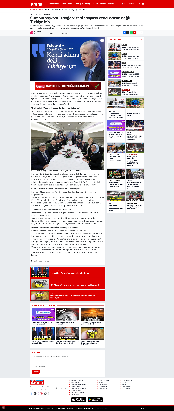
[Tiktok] (45, 393)
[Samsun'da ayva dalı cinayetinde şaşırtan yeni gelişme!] (135, 196)
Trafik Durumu (75, 386)
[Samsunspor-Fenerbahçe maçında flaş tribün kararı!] (116, 196)
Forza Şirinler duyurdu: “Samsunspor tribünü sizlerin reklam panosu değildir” (130, 93)
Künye (124, 382)
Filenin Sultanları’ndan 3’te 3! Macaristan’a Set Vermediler (132, 66)
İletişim (101, 382)
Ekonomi (95, 4)
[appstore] (79, 399)
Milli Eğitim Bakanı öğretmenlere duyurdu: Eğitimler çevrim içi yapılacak (130, 48)
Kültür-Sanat (103, 386)
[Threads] (48, 393)
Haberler (33, 14)
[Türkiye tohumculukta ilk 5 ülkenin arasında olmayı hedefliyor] (92, 333)
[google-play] (95, 399)
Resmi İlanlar (54, 4)
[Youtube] (41, 393)
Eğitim (124, 44)
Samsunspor (78, 4)
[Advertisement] (22, 41)
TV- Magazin (126, 388)
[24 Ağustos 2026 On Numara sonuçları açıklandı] (43, 314)
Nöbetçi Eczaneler (77, 380)
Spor (123, 62)
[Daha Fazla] (134, 32)
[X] (35, 393)
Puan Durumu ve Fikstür (78, 388)
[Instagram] (38, 393)
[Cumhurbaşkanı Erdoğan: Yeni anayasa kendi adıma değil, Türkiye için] (67, 59)
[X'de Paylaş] (127, 32)
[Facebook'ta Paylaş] (124, 32)
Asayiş (87, 4)
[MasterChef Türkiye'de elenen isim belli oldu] (43, 333)
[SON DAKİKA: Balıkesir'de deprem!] (67, 314)
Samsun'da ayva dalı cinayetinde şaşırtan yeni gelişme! (134, 206)
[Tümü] (141, 40)
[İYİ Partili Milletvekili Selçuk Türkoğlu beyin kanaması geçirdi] (135, 174)
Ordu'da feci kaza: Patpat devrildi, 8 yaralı (130, 57)
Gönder (36, 371)
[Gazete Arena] (36, 3)
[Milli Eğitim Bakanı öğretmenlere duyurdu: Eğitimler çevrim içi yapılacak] (116, 103)
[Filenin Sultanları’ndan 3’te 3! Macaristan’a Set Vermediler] (135, 125)
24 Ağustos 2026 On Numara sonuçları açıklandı (131, 75)
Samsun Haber (66, 4)
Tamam (142, 408)
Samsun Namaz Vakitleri (78, 384)
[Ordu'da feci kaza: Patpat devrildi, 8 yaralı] (135, 103)
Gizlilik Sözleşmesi (127, 380)
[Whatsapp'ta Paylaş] (131, 32)
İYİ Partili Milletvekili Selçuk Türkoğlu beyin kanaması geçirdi (69, 10)
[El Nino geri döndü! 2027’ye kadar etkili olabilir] (92, 314)
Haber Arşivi (75, 394)
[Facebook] (31, 393)
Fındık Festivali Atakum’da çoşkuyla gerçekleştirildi (115, 184)
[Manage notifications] (3, 407)
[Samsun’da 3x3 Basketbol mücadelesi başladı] (116, 148)
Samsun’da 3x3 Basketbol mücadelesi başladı (130, 84)
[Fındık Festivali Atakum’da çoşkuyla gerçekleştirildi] (116, 174)
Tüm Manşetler (75, 390)
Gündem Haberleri (107, 4)
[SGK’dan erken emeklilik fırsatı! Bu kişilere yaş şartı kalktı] (67, 333)
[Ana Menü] (142, 3)
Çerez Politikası (104, 380)
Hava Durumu (75, 382)
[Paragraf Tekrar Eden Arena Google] (68, 86)
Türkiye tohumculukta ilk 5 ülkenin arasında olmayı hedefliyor (90, 343)
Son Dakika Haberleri (77, 392)
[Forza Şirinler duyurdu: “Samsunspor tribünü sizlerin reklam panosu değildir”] (135, 148)
